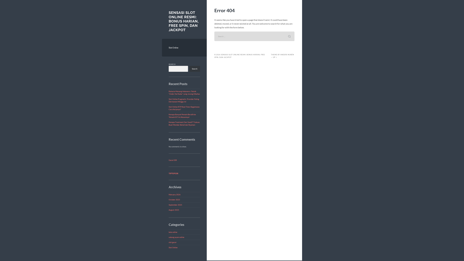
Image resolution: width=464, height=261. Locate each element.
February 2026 (175, 194)
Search (172, 64)
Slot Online (173, 47)
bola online (173, 232)
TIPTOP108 (173, 173)
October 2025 (174, 200)
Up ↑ (275, 57)
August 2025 (174, 210)
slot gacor (173, 242)
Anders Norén (287, 55)
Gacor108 (173, 160)
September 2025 (175, 205)
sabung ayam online (176, 237)
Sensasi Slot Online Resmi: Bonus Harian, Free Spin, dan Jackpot (184, 21)
